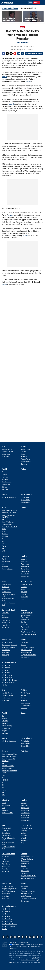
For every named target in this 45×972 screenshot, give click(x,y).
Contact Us (12, 946)
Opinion (24, 469)
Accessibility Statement (23, 946)
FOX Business (26, 581)
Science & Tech (8, 610)
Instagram (11, 937)
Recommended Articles (29, 8)
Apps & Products (9, 662)
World (4, 469)
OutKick (24, 507)
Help (40, 944)
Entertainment (27, 494)
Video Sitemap (13, 948)
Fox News (7, 3)
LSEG (39, 962)
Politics (24, 446)
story (22, 27)
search (4, 77)
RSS (30, 937)
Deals (4, 581)
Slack (26, 937)
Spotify (37, 937)
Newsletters (33, 937)
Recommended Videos (10, 8)
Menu (42, 2)
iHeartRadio (41, 937)
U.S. (3, 446)
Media (4, 494)
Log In (30, 2)
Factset (35, 958)
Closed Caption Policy (32, 944)
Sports (5, 507)
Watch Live (6, 639)
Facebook (3, 53)
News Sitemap (35, 946)
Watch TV (36, 2)
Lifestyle (5, 556)
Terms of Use (13, 942)
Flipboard (14, 53)
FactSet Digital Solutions (28, 960)
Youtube (15, 937)
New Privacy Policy (23, 942)
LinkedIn (22, 937)
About (23, 639)
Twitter (7, 53)
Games (24, 610)
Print (18, 53)
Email (22, 53)
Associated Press (23, 42)
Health (24, 556)
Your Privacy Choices (18, 944)
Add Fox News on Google (35, 53)
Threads (11, 53)
